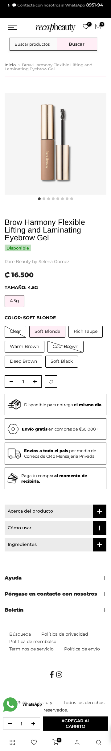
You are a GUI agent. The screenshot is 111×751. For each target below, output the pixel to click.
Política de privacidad (64, 634)
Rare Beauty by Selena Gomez (37, 261)
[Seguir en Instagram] (59, 676)
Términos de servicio (31, 649)
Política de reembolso (32, 641)
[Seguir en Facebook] (51, 676)
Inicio (10, 65)
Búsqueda (20, 634)
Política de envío (82, 649)
